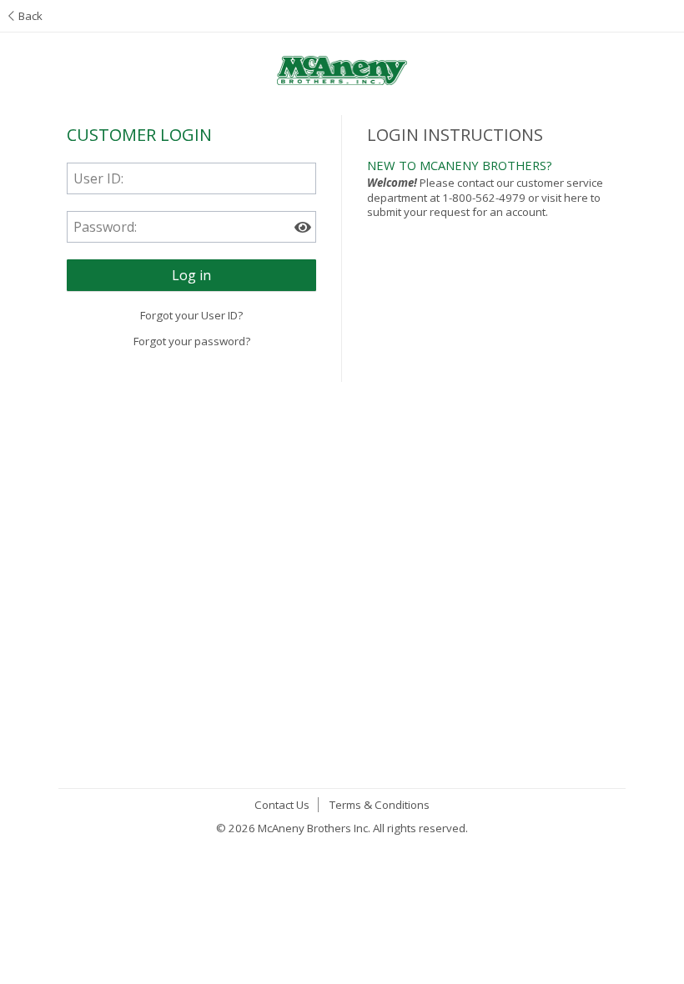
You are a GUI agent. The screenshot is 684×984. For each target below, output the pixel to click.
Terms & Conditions (379, 804)
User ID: (98, 178)
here (576, 197)
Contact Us (281, 804)
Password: (105, 227)
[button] (191, 275)
